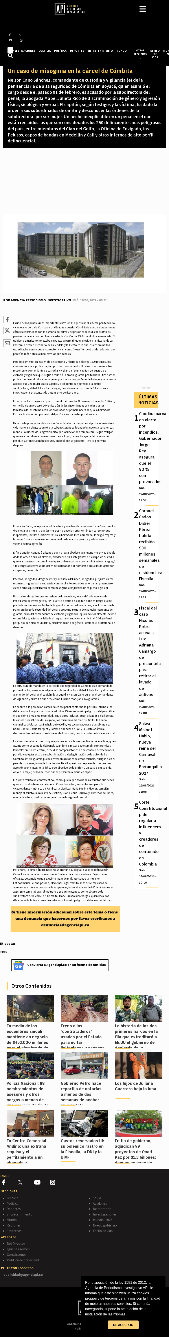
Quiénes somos (18, 1249)
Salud (97, 1198)
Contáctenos (16, 1254)
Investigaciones (105, 1214)
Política (12, 1203)
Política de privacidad (23, 1260)
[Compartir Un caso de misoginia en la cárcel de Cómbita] (7, 320)
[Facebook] (10, 1183)
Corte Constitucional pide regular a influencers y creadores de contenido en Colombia (148, 842)
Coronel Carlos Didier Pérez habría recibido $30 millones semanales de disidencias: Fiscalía (148, 553)
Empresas (14, 1230)
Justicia (12, 1198)
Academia (100, 1203)
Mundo (12, 1219)
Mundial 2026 (102, 1219)
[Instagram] (58, 1183)
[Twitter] (25, 1182)
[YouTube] (42, 1183)
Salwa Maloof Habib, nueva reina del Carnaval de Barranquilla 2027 (148, 757)
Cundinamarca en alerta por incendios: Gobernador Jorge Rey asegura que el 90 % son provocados (148, 456)
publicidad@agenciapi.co (23, 1274)
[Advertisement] (84, 181)
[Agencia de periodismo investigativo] (71, 8)
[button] (128, 1314)
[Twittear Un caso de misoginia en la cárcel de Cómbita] (7, 333)
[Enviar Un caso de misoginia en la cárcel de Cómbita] (7, 344)
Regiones (14, 1225)
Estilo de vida (103, 1230)
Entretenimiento (20, 1214)
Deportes (14, 1208)
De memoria (102, 1208)
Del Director (16, 1243)
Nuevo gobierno (105, 1225)
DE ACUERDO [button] (123, 1325)
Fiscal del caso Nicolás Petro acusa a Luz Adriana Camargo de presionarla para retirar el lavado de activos (148, 660)
